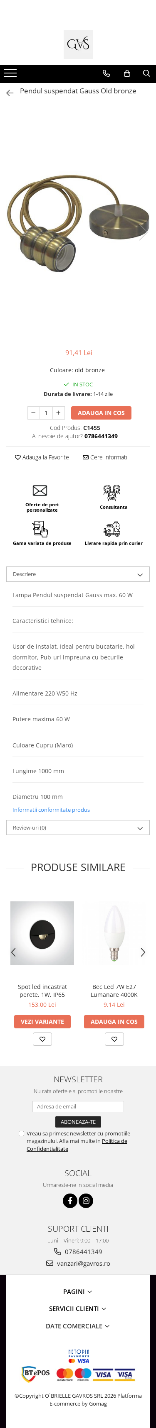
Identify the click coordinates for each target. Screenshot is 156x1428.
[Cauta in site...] (146, 73)
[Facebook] (70, 1201)
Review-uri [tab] (29, 827)
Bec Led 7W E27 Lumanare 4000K (114, 990)
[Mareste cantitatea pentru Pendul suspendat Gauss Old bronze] (58, 413)
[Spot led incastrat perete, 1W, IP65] (42, 933)
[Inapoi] (6, 93)
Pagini (75, 1291)
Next (143, 232)
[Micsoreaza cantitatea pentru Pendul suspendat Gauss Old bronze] (33, 413)
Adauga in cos (101, 413)
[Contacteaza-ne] (106, 73)
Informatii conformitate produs (51, 809)
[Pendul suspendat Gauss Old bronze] (78, 223)
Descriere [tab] (24, 574)
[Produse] (11, 75)
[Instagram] (86, 1201)
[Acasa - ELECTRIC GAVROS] (78, 44)
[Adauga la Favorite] (42, 1039)
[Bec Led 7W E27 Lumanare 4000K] (114, 933)
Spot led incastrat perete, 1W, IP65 (42, 990)
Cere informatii (109, 457)
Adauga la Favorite (45, 457)
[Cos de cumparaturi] (127, 73)
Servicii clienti (75, 1308)
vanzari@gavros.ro (82, 1263)
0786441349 (82, 1251)
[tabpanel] (78, 223)
